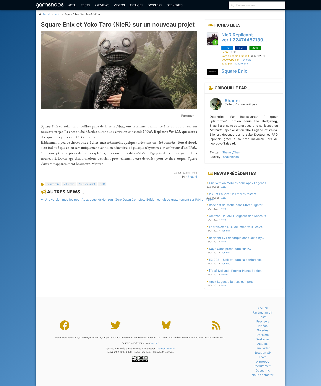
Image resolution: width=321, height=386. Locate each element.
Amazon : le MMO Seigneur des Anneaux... (238, 216)
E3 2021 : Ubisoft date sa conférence (235, 260)
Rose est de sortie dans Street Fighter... (236, 205)
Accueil (262, 308)
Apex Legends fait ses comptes (230, 281)
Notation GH (262, 352)
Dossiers (155, 5)
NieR (102, 183)
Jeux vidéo (262, 348)
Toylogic (246, 59)
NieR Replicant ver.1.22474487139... (244, 37)
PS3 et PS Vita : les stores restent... (233, 194)
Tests (85, 5)
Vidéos (119, 5)
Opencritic (262, 370)
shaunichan (231, 157)
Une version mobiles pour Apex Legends (237, 183)
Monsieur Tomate (166, 348)
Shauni (192, 176)
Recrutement (263, 366)
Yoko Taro (69, 183)
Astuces (136, 5)
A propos (262, 361)
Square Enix (53, 183)
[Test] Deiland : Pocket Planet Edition (235, 271)
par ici (154, 343)
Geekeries (175, 5)
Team (262, 357)
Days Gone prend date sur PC (229, 249)
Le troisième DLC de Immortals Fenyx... (236, 227)
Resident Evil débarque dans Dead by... (236, 238)
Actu (72, 5)
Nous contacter (262, 375)
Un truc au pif (262, 312)
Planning (225, 230)
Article (224, 274)
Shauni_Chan (231, 152)
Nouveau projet (87, 183)
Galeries (262, 330)
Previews (102, 5)
